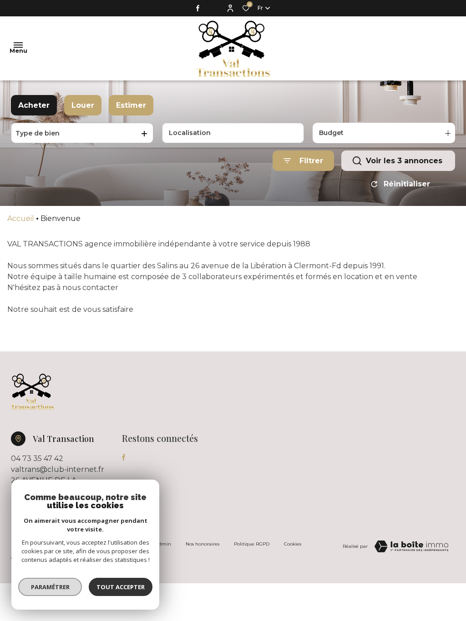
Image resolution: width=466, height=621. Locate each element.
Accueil (20, 218)
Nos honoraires (202, 544)
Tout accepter (120, 587)
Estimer (131, 105)
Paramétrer (50, 587)
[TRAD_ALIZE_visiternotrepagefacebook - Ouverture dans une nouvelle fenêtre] (197, 8)
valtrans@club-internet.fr (57, 469)
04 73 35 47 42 (37, 458)
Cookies (292, 544)
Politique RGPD (251, 544)
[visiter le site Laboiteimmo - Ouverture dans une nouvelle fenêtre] (411, 546)
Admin (163, 544)
